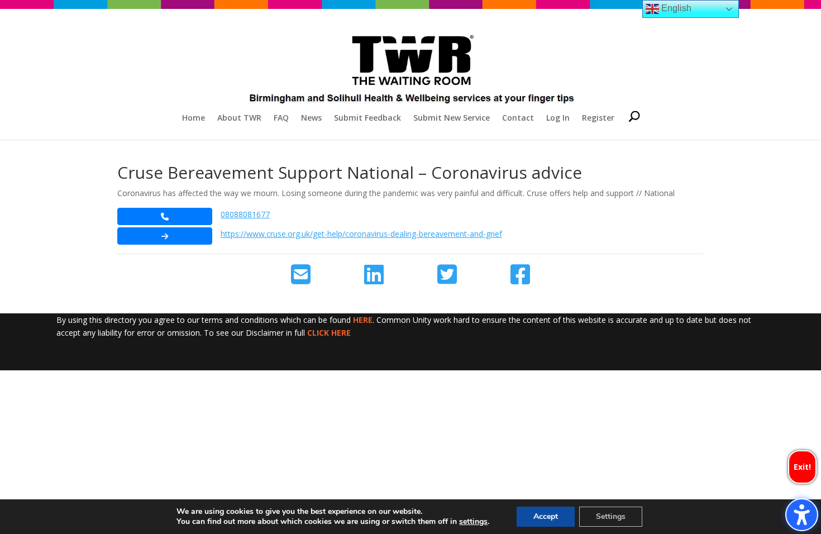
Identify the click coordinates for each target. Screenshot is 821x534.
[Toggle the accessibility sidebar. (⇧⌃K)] (801, 514)
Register (598, 118)
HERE (363, 319)
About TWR (239, 118)
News (311, 118)
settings (473, 522)
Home (193, 118)
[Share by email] (301, 275)
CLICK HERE (329, 332)
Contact (518, 118)
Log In (558, 118)
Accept (545, 516)
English (675, 8)
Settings (611, 516)
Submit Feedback (367, 118)
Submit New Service (451, 118)
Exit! (802, 466)
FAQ (281, 118)
